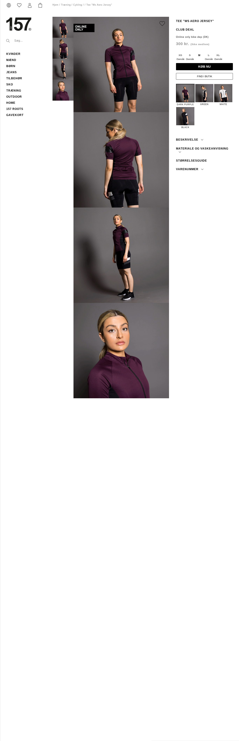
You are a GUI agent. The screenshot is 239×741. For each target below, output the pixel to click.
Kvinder (13, 53)
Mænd (11, 60)
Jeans (11, 72)
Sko (9, 84)
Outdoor (14, 96)
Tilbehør (14, 78)
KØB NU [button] (204, 66)
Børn (10, 66)
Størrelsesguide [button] (191, 160)
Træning (13, 90)
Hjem (55, 4)
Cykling (77, 4)
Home (10, 102)
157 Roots (14, 108)
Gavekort (15, 115)
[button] (29, 5)
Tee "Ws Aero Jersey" (99, 4)
